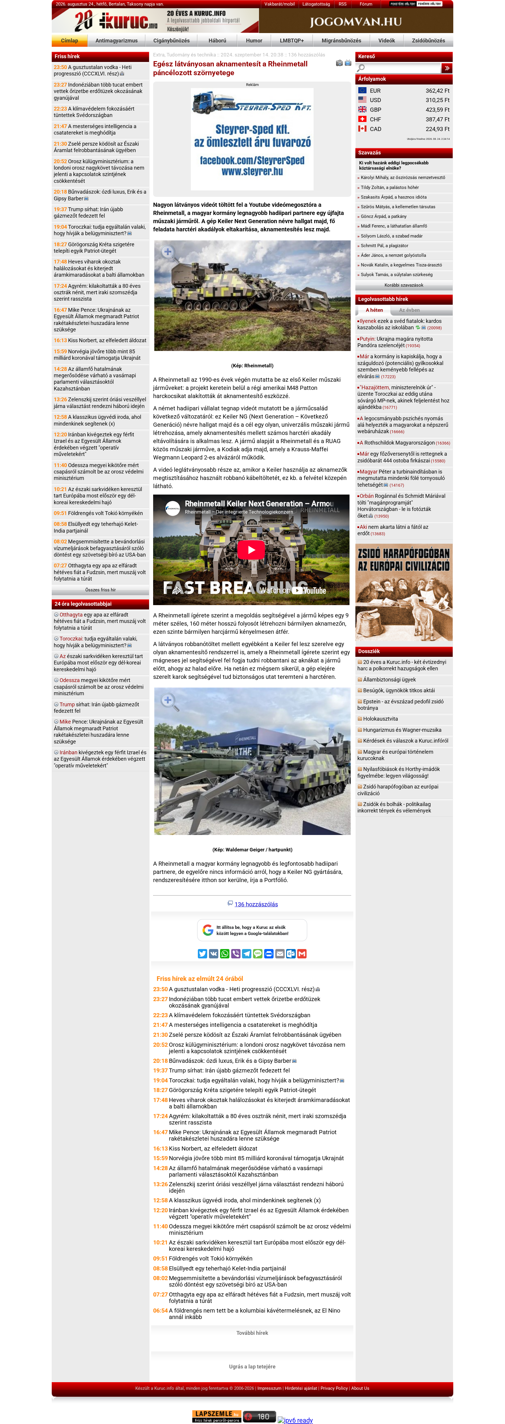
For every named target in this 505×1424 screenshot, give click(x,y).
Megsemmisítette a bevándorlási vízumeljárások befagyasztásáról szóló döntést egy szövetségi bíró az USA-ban (100, 548)
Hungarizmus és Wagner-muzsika (402, 730)
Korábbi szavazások (404, 285)
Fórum (366, 4)
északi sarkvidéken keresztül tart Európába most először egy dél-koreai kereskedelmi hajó (98, 662)
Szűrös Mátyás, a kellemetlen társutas (396, 206)
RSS (343, 4)
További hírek (252, 1333)
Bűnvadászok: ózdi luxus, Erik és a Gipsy (100, 195)
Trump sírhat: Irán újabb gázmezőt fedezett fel (88, 212)
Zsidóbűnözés (428, 40)
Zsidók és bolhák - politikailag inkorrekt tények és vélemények (394, 807)
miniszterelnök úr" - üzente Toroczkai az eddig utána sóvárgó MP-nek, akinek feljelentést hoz (403, 397)
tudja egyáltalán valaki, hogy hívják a (95, 642)
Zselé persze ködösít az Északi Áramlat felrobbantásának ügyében (96, 147)
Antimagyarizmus (117, 40)
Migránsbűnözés (341, 40)
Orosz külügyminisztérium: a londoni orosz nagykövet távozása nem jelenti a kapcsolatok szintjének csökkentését (99, 171)
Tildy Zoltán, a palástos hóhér (388, 187)
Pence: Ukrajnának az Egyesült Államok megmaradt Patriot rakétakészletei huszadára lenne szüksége (98, 731)
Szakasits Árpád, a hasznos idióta (392, 197)
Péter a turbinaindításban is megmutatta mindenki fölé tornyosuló (401, 478)
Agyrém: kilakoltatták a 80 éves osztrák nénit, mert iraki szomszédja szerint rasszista (97, 292)
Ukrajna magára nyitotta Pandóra (395, 342)
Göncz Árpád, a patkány (382, 216)
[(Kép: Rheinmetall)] (252, 296)
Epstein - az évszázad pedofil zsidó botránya (400, 704)
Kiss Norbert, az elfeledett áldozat (100, 340)
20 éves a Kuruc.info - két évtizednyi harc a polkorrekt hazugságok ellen (401, 665)
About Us (360, 1388)
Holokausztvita (380, 719)
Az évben (409, 310)
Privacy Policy (334, 1388)
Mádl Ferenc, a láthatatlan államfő (392, 226)
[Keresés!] (447, 68)
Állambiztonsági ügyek (389, 679)
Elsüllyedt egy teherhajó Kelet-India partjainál (96, 527)
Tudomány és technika (191, 55)
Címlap (69, 40)
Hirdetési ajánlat (301, 1388)
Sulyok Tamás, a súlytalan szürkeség (395, 274)
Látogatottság (316, 4)
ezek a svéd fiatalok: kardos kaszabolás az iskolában (399, 324)
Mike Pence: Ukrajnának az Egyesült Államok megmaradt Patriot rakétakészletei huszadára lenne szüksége (96, 320)
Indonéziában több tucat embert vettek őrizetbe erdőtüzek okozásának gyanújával (98, 91)
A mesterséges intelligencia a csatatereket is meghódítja (95, 129)
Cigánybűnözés (171, 40)
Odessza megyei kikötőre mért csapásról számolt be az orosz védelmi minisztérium (98, 471)
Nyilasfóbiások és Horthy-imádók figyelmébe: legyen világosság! (398, 772)
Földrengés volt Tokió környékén (98, 513)
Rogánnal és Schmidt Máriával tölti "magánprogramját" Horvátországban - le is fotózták (401, 506)
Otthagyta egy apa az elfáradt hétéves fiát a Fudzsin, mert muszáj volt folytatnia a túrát (100, 572)
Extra (159, 55)
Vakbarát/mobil (279, 4)
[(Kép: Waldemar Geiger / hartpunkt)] (252, 762)
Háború (217, 40)
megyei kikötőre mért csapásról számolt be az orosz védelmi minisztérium (98, 686)
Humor (254, 40)
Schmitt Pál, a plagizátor (382, 245)
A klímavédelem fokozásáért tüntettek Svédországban (94, 112)
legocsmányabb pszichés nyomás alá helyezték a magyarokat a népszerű (402, 425)
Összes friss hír (100, 590)
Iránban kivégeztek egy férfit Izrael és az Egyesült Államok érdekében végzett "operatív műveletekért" (94, 444)
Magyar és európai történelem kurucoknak (395, 755)
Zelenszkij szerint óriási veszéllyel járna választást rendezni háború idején (100, 402)
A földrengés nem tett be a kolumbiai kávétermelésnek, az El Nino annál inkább (254, 1313)
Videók (386, 40)
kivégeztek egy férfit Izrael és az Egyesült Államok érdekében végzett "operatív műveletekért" (100, 759)
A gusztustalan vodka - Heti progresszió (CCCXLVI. (93, 70)
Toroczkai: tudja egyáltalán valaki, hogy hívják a (100, 230)
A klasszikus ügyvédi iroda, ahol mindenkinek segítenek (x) (97, 420)
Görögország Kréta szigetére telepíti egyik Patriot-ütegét (94, 247)
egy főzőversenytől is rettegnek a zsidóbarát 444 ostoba (402, 457)
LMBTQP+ (292, 40)
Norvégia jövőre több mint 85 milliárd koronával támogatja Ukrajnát (97, 354)
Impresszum (269, 1388)
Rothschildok (405, 443)
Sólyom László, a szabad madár (390, 236)
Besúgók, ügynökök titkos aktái (399, 690)
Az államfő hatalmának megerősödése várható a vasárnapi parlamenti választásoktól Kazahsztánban (95, 379)
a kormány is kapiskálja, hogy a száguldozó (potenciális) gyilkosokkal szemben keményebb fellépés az (400, 366)
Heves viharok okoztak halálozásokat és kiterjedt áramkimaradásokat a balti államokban (99, 268)
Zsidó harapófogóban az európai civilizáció (397, 790)
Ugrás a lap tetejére (252, 1366)
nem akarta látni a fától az (392, 530)
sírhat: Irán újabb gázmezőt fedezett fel (96, 707)
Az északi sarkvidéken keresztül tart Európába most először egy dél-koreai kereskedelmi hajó (98, 495)
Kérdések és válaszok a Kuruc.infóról (405, 741)
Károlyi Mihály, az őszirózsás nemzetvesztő (401, 177)
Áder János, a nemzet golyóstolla (391, 255)
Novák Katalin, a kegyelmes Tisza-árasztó (399, 265)
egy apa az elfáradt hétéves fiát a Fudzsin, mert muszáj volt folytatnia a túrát (100, 621)
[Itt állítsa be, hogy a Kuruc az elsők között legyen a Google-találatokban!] (252, 940)
